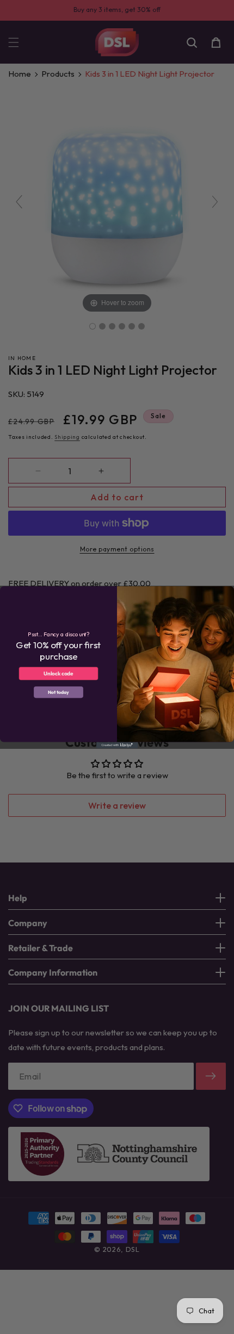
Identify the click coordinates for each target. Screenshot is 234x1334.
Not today (58, 692)
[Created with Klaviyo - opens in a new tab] (117, 745)
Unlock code (58, 673)
